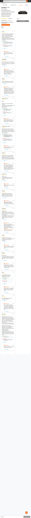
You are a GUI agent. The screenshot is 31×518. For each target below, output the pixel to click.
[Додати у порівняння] (28, 9)
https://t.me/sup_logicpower (8, 229)
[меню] (1, 1)
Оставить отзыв (6, 24)
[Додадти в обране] (28, 8)
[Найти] (27, 1)
